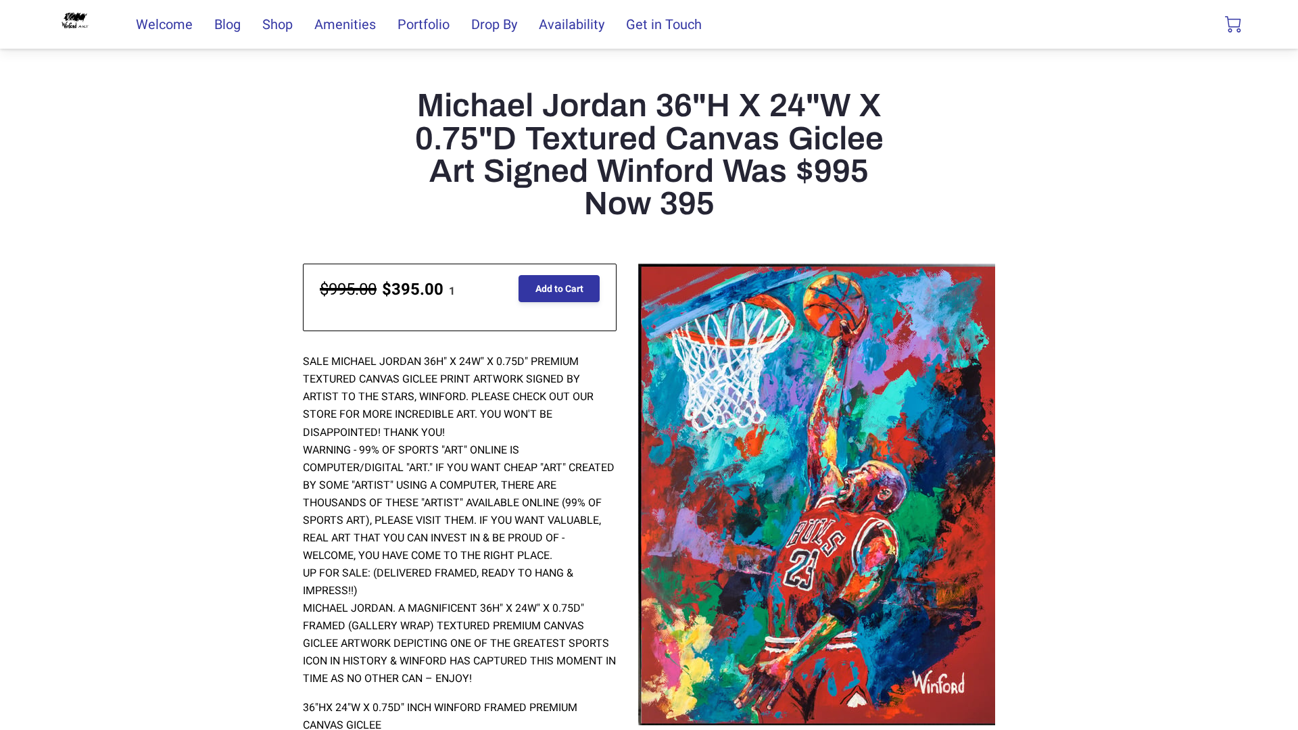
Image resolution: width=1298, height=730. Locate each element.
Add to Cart (559, 288)
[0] (1233, 24)
